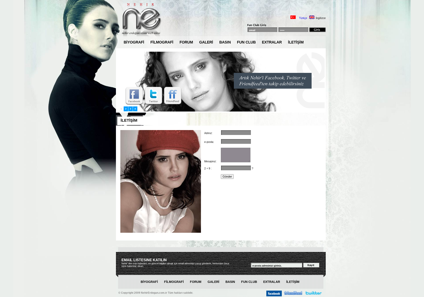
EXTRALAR (272, 42)
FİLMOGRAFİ (161, 42)
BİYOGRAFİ (134, 42)
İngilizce (321, 18)
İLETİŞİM (296, 42)
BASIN (225, 42)
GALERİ (206, 42)
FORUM (186, 42)
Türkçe (303, 18)
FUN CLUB (246, 42)
